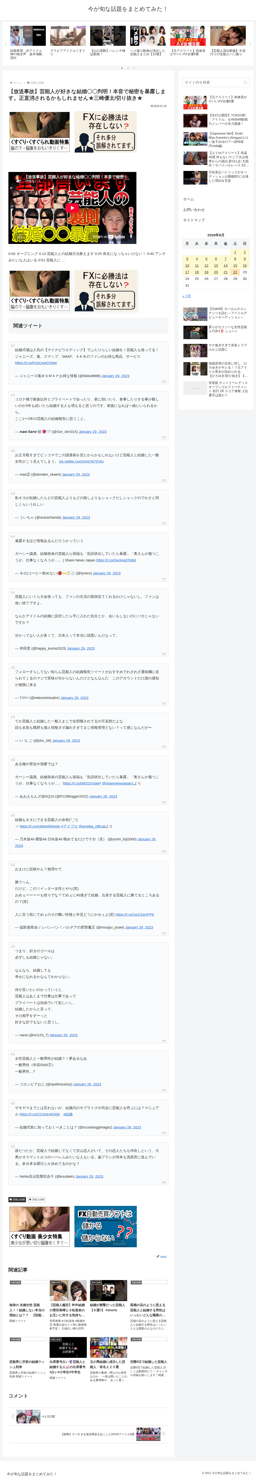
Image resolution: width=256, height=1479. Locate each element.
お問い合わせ (194, 210)
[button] (245, 82)
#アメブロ (69, 826)
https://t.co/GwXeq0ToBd (116, 560)
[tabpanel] (28, 43)
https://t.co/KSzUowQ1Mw (36, 363)
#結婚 (68, 1114)
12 (206, 266)
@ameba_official (92, 826)
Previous (5, 44)
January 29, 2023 (115, 376)
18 (197, 272)
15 (235, 266)
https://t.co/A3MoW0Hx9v (40, 826)
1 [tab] (122, 68)
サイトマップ (194, 220)
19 (206, 272)
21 (226, 272)
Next (251, 44)
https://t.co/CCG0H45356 (40, 1114)
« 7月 (186, 296)
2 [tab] (128, 68)
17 (187, 272)
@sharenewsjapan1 (118, 783)
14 (226, 266)
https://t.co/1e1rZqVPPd (135, 915)
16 (245, 266)
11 (197, 266)
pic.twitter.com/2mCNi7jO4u (81, 461)
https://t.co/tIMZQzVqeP (82, 783)
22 (235, 272)
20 (216, 272)
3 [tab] (134, 68)
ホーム (188, 199)
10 (187, 266)
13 (216, 266)
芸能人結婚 (19, 1199)
